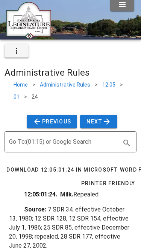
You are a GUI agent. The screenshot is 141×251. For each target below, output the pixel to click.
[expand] (17, 51)
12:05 (108, 85)
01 (17, 97)
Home (21, 85)
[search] (126, 143)
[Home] (28, 36)
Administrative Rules (65, 85)
